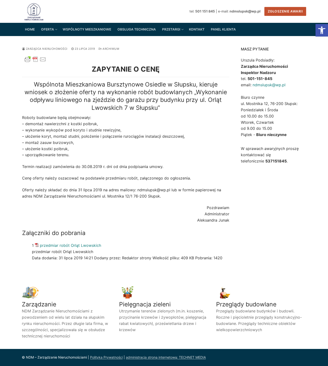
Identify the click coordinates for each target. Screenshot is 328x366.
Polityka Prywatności (106, 357)
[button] (322, 30)
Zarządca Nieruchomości (46, 48)
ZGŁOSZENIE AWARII (285, 11)
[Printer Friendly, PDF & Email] (35, 61)
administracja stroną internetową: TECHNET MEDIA (166, 357)
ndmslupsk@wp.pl (269, 84)
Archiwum (110, 48)
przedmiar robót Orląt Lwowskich (70, 245)
